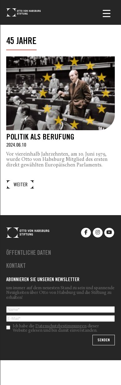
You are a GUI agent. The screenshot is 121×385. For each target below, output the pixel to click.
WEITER (21, 185)
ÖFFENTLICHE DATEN (28, 253)
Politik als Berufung (40, 138)
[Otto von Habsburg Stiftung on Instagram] (98, 232)
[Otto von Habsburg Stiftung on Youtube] (109, 232)
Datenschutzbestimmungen (61, 326)
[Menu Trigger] (106, 13)
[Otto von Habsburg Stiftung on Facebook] (86, 232)
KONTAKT (16, 266)
